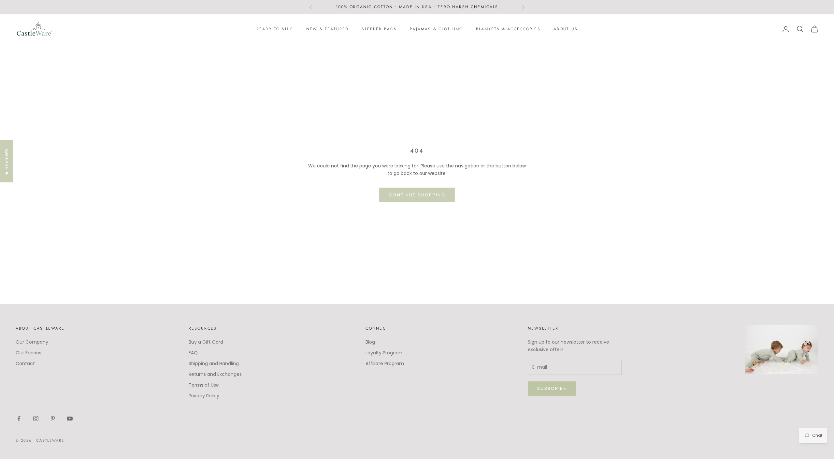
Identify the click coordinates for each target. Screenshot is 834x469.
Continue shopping (417, 195)
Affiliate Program (385, 363)
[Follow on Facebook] (19, 418)
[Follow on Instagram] (36, 418)
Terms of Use (204, 385)
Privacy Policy (204, 395)
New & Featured (327, 29)
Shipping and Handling (214, 363)
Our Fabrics (28, 352)
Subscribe (552, 388)
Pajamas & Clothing (436, 29)
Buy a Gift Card (206, 342)
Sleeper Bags (379, 29)
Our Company (32, 342)
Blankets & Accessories (508, 29)
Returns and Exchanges (215, 374)
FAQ (193, 352)
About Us (566, 29)
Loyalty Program (384, 352)
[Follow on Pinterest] (53, 418)
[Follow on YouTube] (69, 418)
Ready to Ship (274, 29)
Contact (25, 363)
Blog (370, 342)
